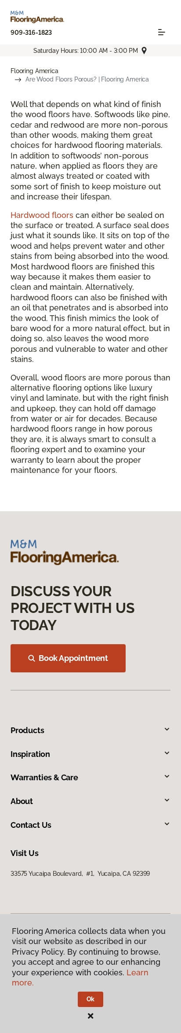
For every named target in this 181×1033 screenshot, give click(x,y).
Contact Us (31, 825)
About (22, 801)
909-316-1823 (31, 32)
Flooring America (34, 70)
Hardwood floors (42, 215)
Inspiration (30, 754)
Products (27, 730)
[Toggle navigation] (161, 32)
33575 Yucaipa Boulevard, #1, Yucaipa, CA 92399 (80, 873)
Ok (91, 999)
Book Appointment (73, 658)
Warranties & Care (44, 777)
